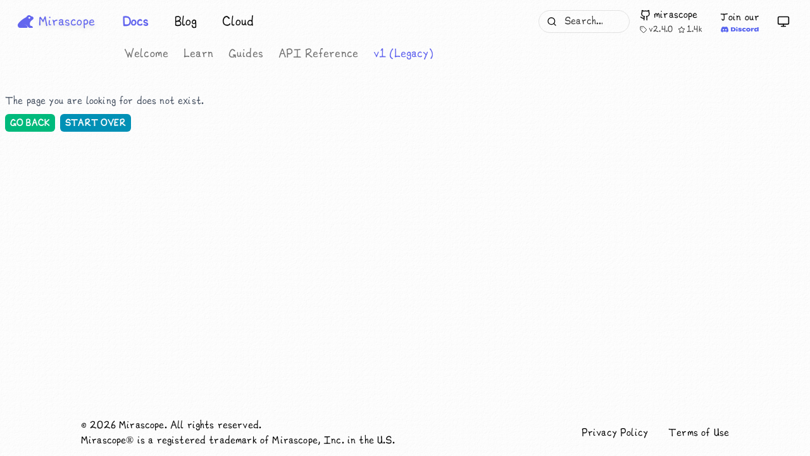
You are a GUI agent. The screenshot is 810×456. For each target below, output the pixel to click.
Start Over (95, 123)
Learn (198, 54)
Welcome (146, 54)
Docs (136, 21)
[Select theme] (783, 21)
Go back (30, 123)
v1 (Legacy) (403, 54)
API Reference (318, 54)
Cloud (238, 21)
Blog (186, 21)
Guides (245, 54)
